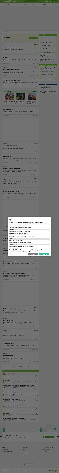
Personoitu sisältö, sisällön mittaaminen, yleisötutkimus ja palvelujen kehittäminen (24, 234)
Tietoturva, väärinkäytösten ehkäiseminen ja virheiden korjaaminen (21, 246)
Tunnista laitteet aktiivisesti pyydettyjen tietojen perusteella (20, 242)
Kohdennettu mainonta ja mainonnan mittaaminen (18, 233)
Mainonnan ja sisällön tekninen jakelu (16, 248)
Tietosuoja (11, 254)
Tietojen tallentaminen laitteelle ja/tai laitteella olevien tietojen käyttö (21, 236)
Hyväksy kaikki (44, 254)
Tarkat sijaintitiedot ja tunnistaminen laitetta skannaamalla (19, 231)
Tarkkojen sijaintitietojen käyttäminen (16, 240)
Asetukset (33, 254)
